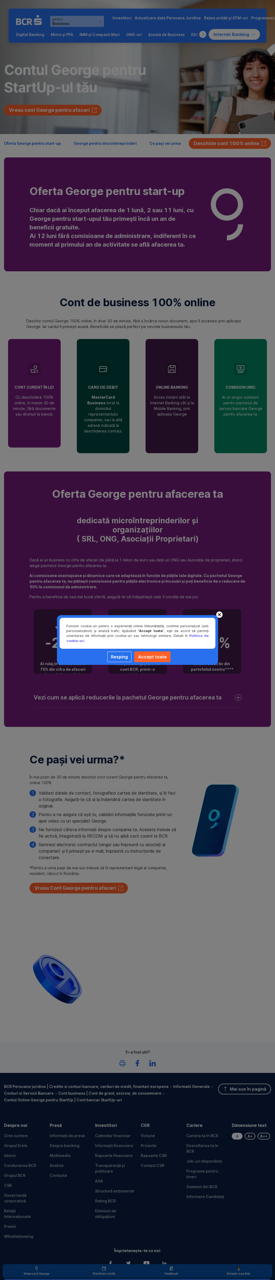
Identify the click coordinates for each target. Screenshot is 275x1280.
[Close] (219, 614)
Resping (119, 656)
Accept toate (152, 656)
